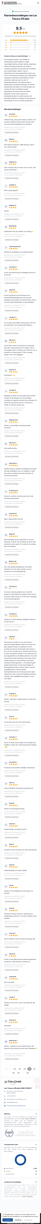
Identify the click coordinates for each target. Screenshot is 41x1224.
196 (27, 1073)
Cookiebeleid (28, 1220)
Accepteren (7, 1220)
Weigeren (18, 1220)
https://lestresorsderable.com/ (16, 1105)
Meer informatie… (28, 1196)
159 (20, 1069)
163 (13, 1073)
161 (29, 1069)
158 (15, 1069)
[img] (30, 56)
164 (18, 1073)
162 (34, 1069)
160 (24, 1069)
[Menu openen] (38, 3)
